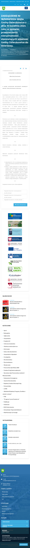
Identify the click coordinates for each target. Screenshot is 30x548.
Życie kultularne (8, 362)
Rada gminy (7, 333)
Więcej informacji (6, 540)
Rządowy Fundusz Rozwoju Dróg (12, 383)
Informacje (7, 349)
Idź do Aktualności (21, 204)
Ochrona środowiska (9, 343)
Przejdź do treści (20, 1)
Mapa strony (12, 1)
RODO (3, 511)
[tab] (15, 522)
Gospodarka (7, 338)
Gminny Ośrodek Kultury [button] (8, 526)
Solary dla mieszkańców (10, 351)
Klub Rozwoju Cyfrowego (10, 412)
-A (15, 4)
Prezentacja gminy (6, 508)
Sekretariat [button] (6, 521)
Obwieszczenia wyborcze (11, 346)
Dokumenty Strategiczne (10, 378)
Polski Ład (6, 404)
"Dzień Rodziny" (12, 424)
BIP (25, 1)
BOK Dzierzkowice (9, 407)
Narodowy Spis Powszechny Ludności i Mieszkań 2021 (14, 374)
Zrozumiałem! (23, 544)
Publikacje (6, 402)
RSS (28, 1)
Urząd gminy (7, 357)
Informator (4, 506)
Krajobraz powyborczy (14, 431)
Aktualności (13, 49)
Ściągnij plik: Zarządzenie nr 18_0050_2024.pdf (13, 199)
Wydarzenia (7, 365)
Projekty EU (7, 341)
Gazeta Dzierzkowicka (10, 380)
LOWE (5, 388)
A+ (21, 4)
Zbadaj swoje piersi (13, 437)
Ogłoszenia (7, 335)
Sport (5, 330)
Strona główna (5, 1)
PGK (5, 396)
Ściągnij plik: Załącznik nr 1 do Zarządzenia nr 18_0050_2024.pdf (12, 192)
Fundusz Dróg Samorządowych (12, 370)
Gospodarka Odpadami (10, 354)
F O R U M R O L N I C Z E (14, 443)
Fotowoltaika (7, 386)
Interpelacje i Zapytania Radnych (12, 409)
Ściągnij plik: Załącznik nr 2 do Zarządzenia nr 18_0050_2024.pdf (12, 196)
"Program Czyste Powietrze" (11, 399)
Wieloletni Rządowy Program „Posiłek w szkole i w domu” (14, 393)
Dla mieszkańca (8, 359)
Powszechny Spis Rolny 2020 (11, 367)
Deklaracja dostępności (8, 513)
